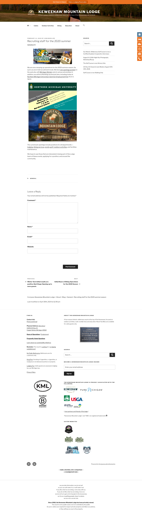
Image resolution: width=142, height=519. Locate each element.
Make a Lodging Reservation (77, 2)
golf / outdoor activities (58, 147)
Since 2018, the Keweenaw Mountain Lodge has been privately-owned (71, 502)
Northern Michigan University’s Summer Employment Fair (47, 77)
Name (30, 227)
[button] (84, 25)
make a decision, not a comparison (71, 470)
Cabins (36, 25)
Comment (31, 200)
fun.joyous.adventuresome (107, 464)
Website (30, 247)
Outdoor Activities (48, 25)
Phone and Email (32, 321)
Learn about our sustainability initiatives (39, 342)
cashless (44, 347)
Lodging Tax (30, 366)
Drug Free (30, 359)
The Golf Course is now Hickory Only (94, 63)
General (33, 178)
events (47, 147)
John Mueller (49, 38)
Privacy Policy (31, 372)
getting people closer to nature (74, 496)
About (77, 25)
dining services (38, 147)
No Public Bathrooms (33, 353)
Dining (59, 25)
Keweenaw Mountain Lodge (69, 12)
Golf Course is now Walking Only (93, 72)
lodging (30, 147)
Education (68, 25)
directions (42, 326)
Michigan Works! (46, 72)
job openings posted (67, 70)
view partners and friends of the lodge (76, 411)
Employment (45, 334)
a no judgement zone (71, 472)
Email (30, 237)
